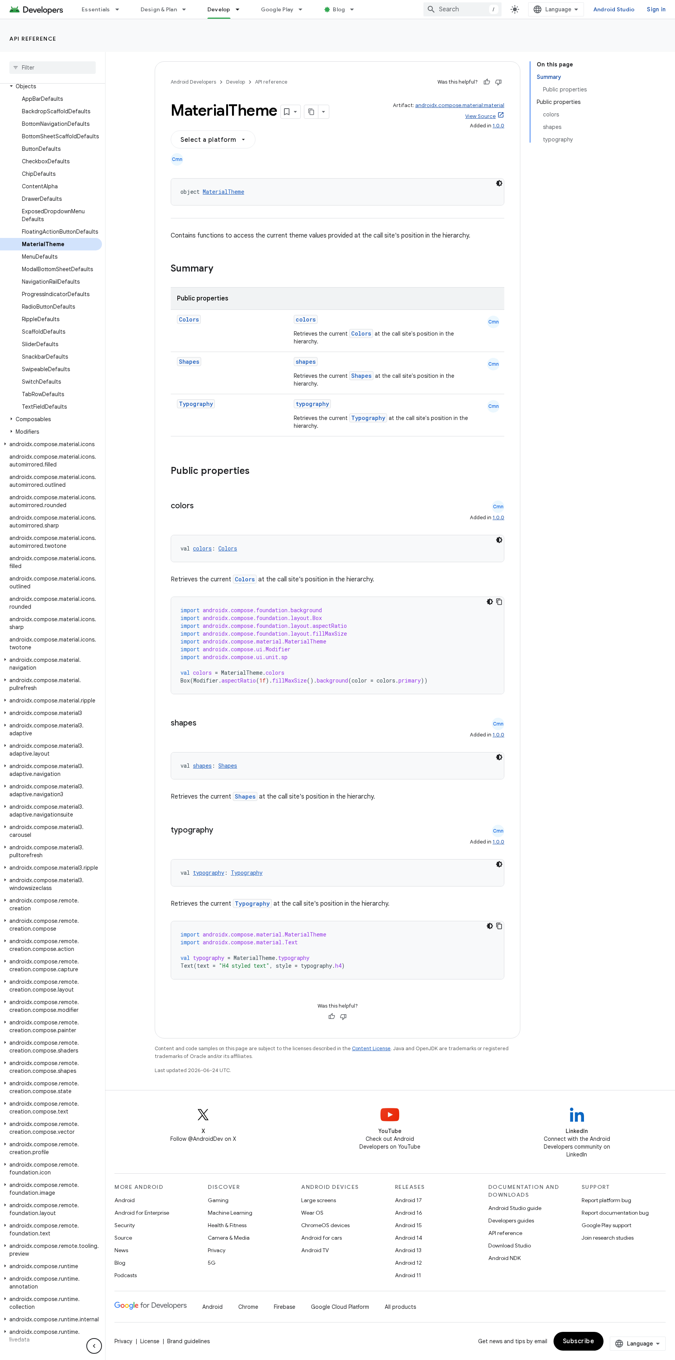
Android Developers (193, 82)
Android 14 (408, 1237)
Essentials (96, 9)
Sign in (656, 9)
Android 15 (408, 1225)
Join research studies (608, 1237)
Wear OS (312, 1212)
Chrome (248, 1306)
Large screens (318, 1200)
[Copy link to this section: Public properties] (260, 471)
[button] (51, 86)
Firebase (284, 1306)
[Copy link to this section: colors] (201, 506)
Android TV (315, 1250)
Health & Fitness (227, 1225)
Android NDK (504, 1258)
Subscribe (579, 1341)
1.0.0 (498, 125)
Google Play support (606, 1225)
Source (123, 1237)
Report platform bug (606, 1200)
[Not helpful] (498, 82)
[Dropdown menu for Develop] (241, 9)
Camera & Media (229, 1237)
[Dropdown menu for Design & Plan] (187, 9)
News (121, 1250)
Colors (189, 319)
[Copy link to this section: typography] (221, 830)
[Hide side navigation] (94, 1346)
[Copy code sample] (499, 601)
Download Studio (509, 1245)
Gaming (218, 1200)
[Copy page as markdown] (311, 111)
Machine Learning (230, 1212)
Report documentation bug (615, 1212)
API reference (33, 38)
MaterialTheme (223, 191)
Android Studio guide (514, 1208)
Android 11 (408, 1275)
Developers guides (511, 1220)
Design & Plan (159, 9)
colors (306, 319)
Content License (371, 1048)
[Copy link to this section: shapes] (204, 723)
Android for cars (321, 1237)
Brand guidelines (188, 1341)
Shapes (189, 361)
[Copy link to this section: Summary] (221, 269)
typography (312, 403)
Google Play (277, 9)
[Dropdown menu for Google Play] (303, 9)
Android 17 (408, 1200)
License (149, 1341)
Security (124, 1225)
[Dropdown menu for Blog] (355, 9)
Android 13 (408, 1250)
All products (400, 1306)
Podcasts (125, 1275)
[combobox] (462, 9)
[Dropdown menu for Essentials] (120, 9)
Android (124, 1200)
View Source (480, 116)
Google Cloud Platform (340, 1306)
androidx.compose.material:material (459, 105)
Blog (339, 9)
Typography (196, 403)
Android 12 (408, 1262)
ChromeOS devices (325, 1225)
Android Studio (614, 9)
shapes (306, 361)
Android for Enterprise (141, 1212)
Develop (218, 9)
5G (212, 1262)
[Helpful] (487, 82)
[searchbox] (52, 67)
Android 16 (408, 1212)
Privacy (216, 1250)
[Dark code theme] (499, 183)
